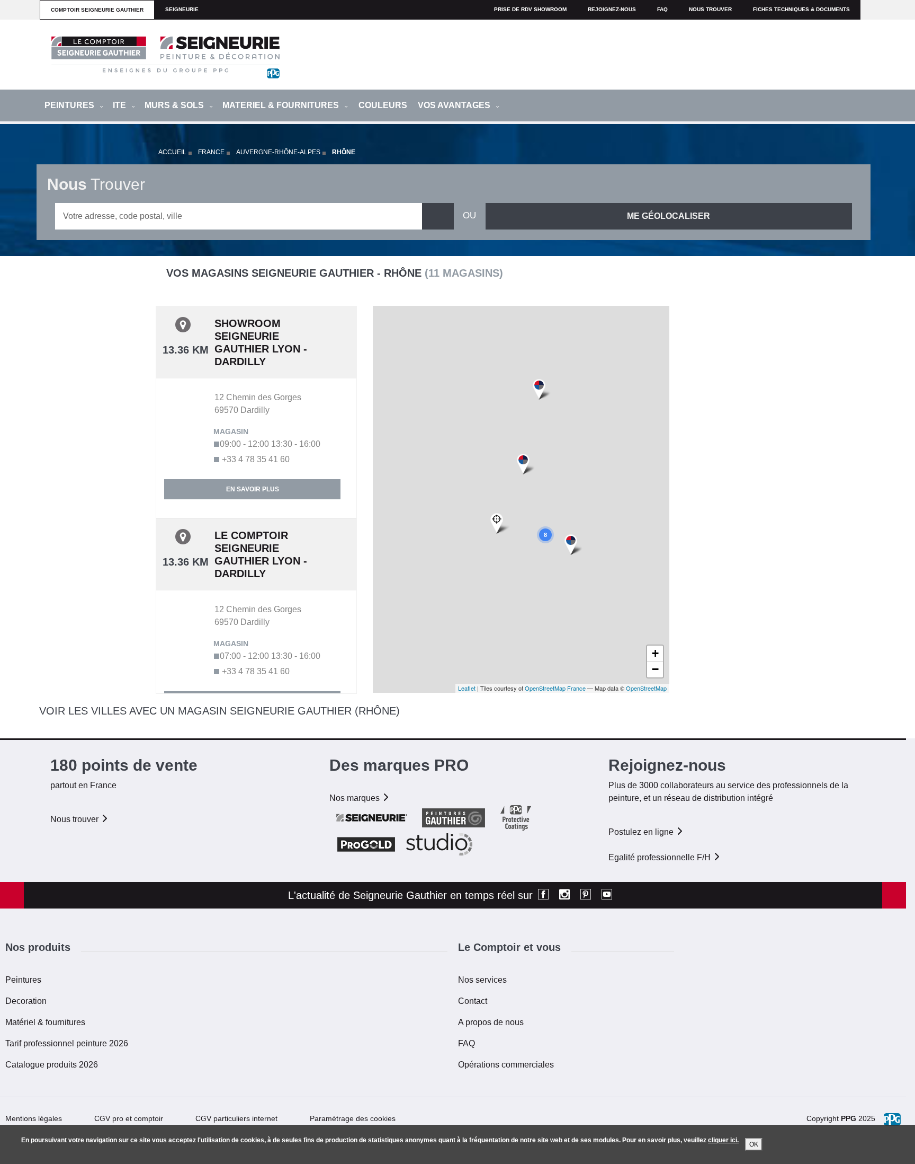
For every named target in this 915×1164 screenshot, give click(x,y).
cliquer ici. (723, 1140)
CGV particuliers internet (236, 1118)
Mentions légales (33, 1118)
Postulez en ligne (642, 831)
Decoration (26, 1001)
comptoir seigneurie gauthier (97, 10)
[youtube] (607, 895)
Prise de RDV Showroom (530, 9)
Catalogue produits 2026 (51, 1064)
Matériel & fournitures (45, 1022)
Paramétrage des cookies (353, 1118)
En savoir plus (252, 489)
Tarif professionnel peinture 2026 (66, 1043)
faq (662, 9)
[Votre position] (500, 523)
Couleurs (382, 105)
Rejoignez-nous (612, 9)
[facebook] (543, 895)
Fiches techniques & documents (801, 9)
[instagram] (564, 895)
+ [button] (655, 653)
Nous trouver (710, 9)
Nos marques (355, 798)
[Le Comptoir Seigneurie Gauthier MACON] (541, 390)
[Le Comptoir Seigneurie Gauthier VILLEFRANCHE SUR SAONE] (525, 464)
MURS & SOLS (175, 105)
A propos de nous (491, 1022)
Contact (472, 1001)
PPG (848, 1118)
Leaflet (467, 688)
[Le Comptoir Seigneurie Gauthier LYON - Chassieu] (573, 545)
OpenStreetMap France (555, 688)
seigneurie (182, 9)
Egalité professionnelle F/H (660, 857)
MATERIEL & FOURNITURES (281, 105)
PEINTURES (70, 105)
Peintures (23, 979)
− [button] (655, 669)
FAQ (466, 1043)
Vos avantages (455, 105)
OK (753, 1144)
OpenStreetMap (646, 688)
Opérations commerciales (506, 1064)
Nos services (482, 979)
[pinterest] (585, 895)
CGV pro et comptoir (128, 1118)
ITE (120, 105)
